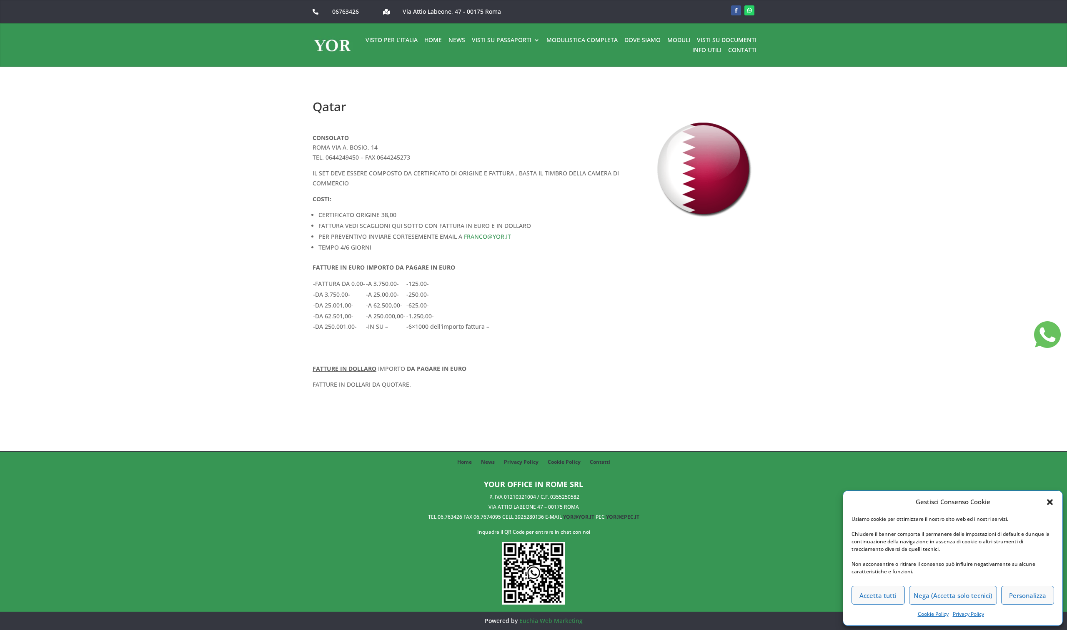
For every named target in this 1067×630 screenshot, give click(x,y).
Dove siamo (642, 40)
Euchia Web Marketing (551, 621)
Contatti (742, 50)
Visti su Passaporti (501, 40)
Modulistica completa (582, 40)
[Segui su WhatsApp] (749, 10)
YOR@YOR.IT (578, 516)
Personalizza (1027, 595)
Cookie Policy (933, 614)
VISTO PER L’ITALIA (392, 40)
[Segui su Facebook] (736, 10)
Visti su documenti (726, 40)
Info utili (706, 50)
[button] (1050, 502)
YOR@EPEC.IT (622, 516)
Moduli (678, 40)
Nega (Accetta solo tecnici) (953, 595)
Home (433, 40)
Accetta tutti (878, 595)
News (456, 40)
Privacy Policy (968, 614)
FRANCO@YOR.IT (487, 236)
